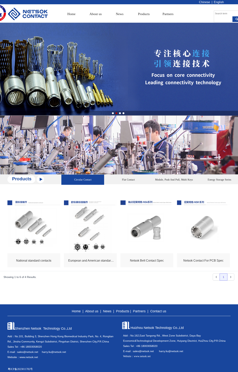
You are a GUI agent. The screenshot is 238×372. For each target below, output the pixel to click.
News (119, 14)
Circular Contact (82, 179)
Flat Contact (128, 179)
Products (144, 14)
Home (71, 14)
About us (95, 14)
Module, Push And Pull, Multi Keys (174, 179)
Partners (168, 14)
